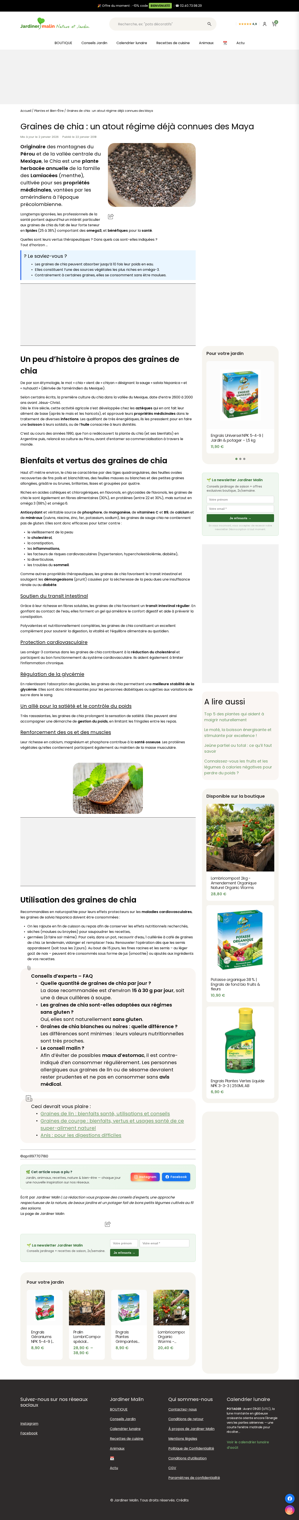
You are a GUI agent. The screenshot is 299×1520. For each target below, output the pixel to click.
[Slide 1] (236, 459)
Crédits (182, 1500)
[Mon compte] (264, 24)
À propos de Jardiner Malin (191, 1428)
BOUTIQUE (63, 42)
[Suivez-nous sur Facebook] (290, 1498)
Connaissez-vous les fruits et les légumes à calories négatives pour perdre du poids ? (238, 767)
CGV (172, 1467)
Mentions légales (182, 1438)
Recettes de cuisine (173, 42)
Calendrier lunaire (131, 42)
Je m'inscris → (124, 1252)
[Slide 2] (240, 459)
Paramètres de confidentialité (194, 1477)
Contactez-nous (182, 1409)
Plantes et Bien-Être (49, 111)
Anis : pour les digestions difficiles (80, 1135)
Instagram (147, 1177)
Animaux (206, 42)
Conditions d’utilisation (187, 1458)
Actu (240, 42)
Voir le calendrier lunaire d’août (248, 1445)
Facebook (179, 1177)
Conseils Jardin (94, 42)
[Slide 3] (244, 459)
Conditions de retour (186, 1418)
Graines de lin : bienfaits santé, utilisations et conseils (105, 1113)
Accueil (25, 111)
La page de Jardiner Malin (42, 1213)
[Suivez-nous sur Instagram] (290, 1510)
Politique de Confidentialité (191, 1448)
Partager (111, 216)
